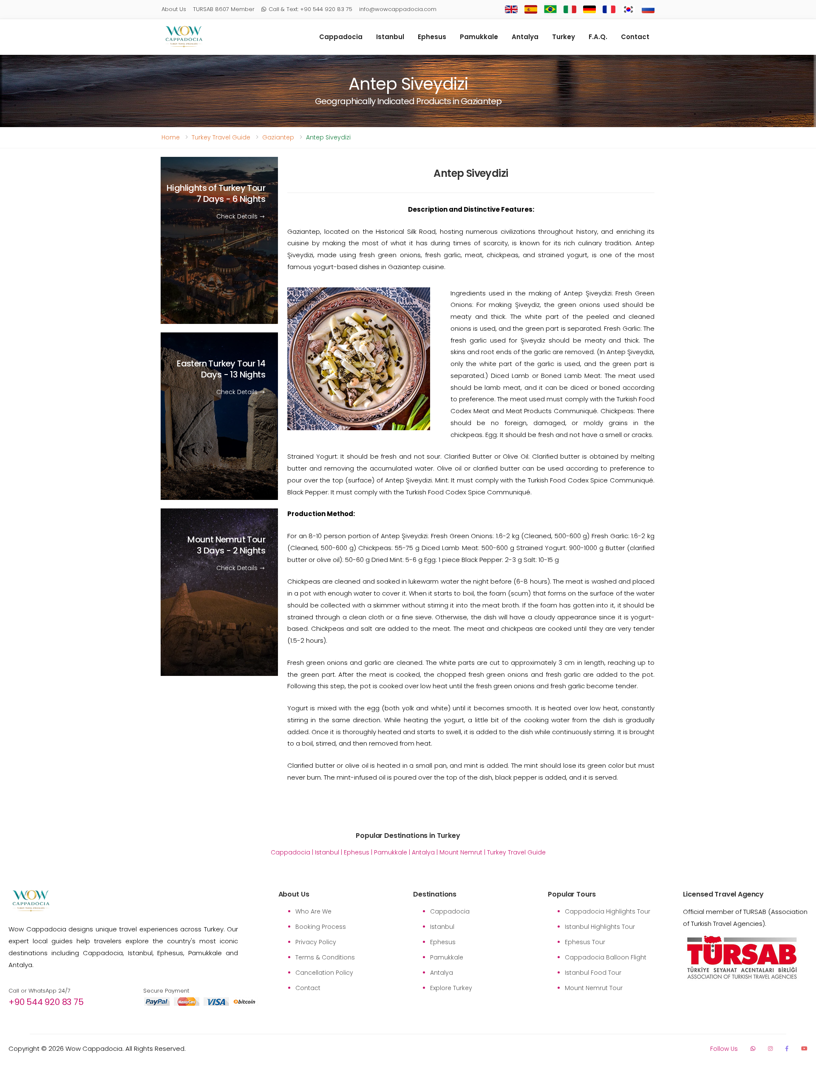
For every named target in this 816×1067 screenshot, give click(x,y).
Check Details (237, 216)
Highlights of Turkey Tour (216, 193)
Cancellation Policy (324, 972)
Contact (635, 36)
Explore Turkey (451, 988)
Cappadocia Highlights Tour (607, 911)
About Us (174, 9)
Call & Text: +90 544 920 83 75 (310, 9)
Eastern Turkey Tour (221, 369)
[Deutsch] (589, 10)
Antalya (525, 36)
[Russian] (648, 10)
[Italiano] (570, 10)
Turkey (563, 36)
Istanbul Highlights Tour (600, 926)
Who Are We (313, 911)
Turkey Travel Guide (221, 137)
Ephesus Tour (585, 942)
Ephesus (432, 36)
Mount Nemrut (460, 852)
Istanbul (390, 36)
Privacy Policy (315, 942)
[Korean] (628, 10)
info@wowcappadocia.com (397, 9)
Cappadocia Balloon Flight (605, 957)
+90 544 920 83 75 (46, 1002)
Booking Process (320, 926)
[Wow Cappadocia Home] (184, 37)
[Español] (530, 9)
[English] (511, 10)
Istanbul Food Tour (593, 972)
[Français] (609, 10)
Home (171, 137)
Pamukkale (479, 36)
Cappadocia (341, 36)
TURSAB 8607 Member (224, 9)
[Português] (550, 9)
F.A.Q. (598, 36)
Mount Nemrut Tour (226, 545)
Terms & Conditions (325, 957)
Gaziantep (278, 137)
